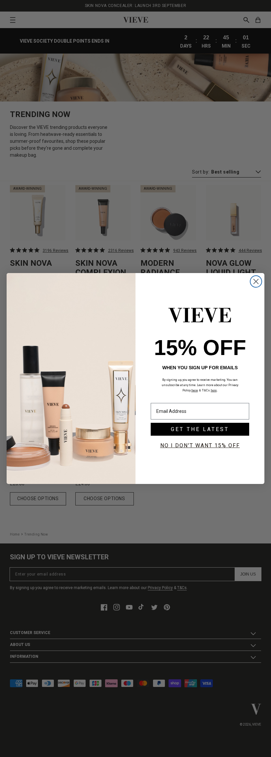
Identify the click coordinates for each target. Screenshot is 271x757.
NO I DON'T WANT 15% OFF (200, 445)
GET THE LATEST (200, 429)
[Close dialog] (256, 281)
